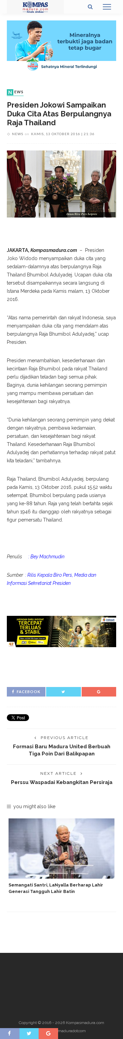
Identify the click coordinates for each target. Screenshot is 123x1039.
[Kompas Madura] (35, 6)
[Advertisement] (61, 665)
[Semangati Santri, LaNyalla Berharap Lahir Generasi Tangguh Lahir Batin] (61, 848)
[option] (61, 856)
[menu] (107, 7)
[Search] (90, 7)
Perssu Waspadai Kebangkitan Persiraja (61, 782)
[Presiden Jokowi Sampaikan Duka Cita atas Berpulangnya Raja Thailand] (61, 183)
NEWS (16, 92)
